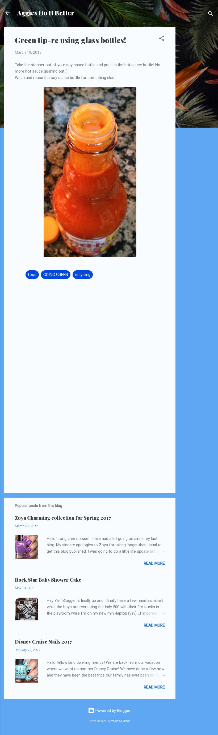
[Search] (210, 14)
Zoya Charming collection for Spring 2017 (63, 518)
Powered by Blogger (112, 710)
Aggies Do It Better (45, 13)
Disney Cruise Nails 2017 (43, 642)
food (32, 274)
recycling (82, 274)
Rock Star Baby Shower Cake (48, 580)
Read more (154, 563)
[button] (161, 39)
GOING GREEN (55, 274)
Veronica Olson (120, 721)
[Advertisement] (197, 107)
